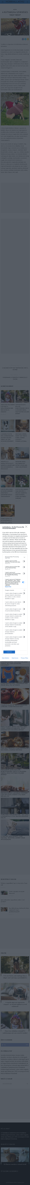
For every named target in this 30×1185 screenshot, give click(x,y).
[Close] (26, 527)
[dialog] (15, 592)
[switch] (23, 561)
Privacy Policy (24, 658)
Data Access (15, 658)
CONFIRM (9, 651)
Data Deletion (5, 658)
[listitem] (15, 557)
